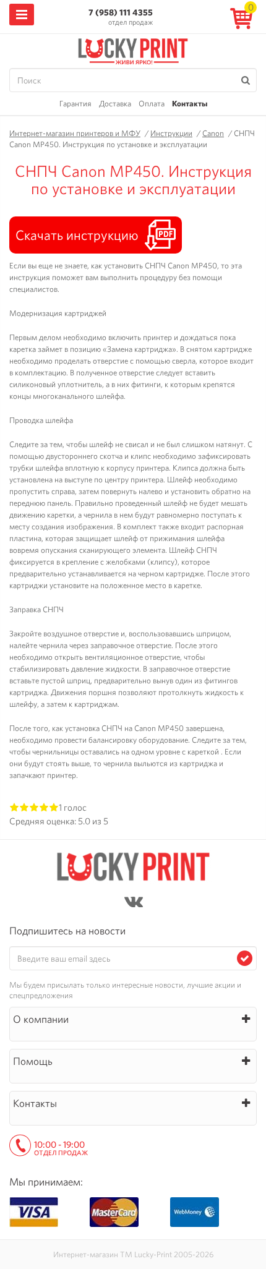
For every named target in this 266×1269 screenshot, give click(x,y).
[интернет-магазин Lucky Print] (133, 49)
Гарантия (75, 103)
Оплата (152, 103)
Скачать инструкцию (77, 235)
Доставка (115, 103)
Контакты (189, 103)
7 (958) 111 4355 (120, 12)
